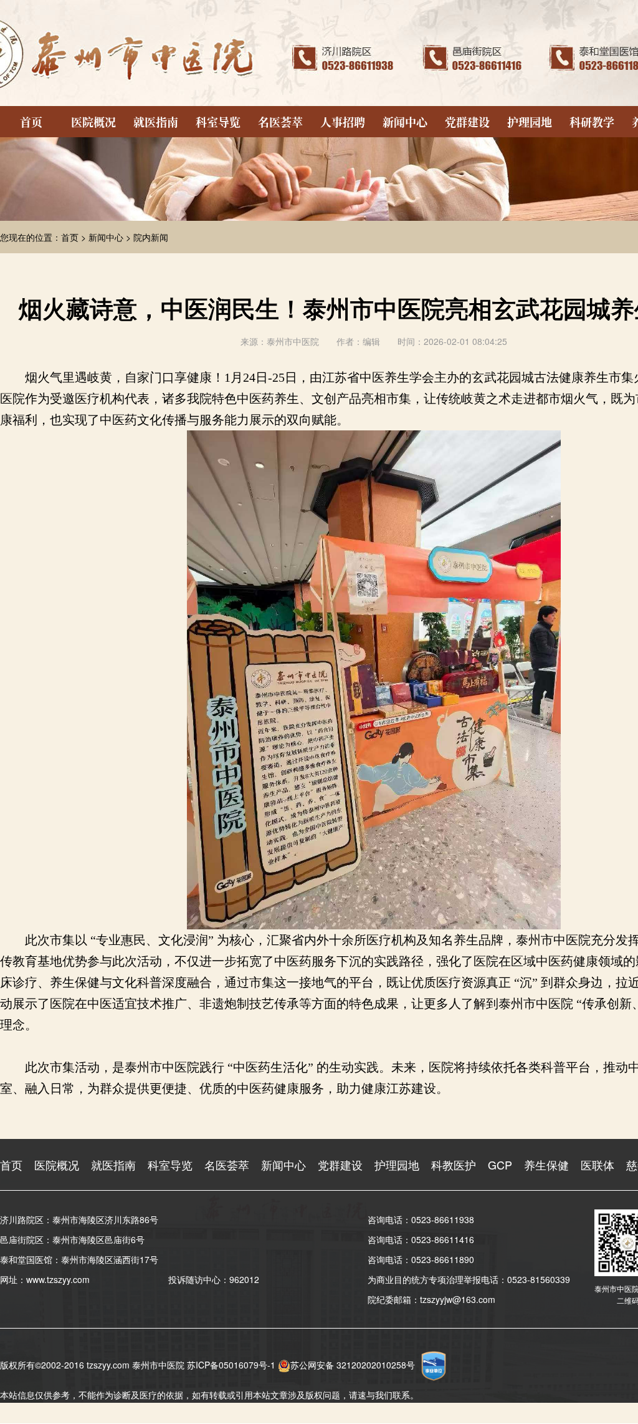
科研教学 (591, 122)
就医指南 (155, 122)
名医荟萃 (280, 122)
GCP (500, 1164)
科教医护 (453, 1164)
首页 (31, 122)
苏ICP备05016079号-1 (231, 1365)
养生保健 (546, 1164)
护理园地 (529, 122)
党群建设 (467, 122)
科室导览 (218, 122)
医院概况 (93, 122)
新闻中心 (405, 122)
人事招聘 (342, 122)
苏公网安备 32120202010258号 (352, 1365)
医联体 (597, 1164)
